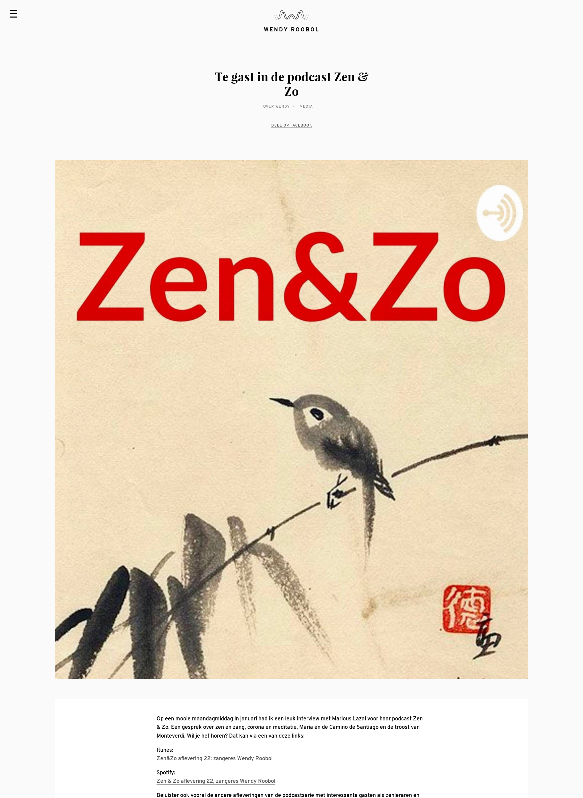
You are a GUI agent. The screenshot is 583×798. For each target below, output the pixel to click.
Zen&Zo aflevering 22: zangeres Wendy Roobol (215, 758)
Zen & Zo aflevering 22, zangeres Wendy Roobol (216, 781)
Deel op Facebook (291, 125)
